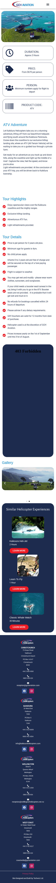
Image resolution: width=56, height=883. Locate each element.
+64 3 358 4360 (28, 671)
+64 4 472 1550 (28, 788)
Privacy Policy (28, 874)
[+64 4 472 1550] (28, 786)
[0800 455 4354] (28, 734)
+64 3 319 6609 (28, 730)
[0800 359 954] (28, 793)
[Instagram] (31, 691)
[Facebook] (24, 691)
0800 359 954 (28, 795)
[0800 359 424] (28, 676)
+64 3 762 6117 (28, 846)
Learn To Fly (16, 579)
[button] (48, 4)
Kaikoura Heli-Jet (18, 541)
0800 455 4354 (28, 736)
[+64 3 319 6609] (28, 728)
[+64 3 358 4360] (28, 669)
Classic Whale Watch (21, 617)
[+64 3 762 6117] (28, 844)
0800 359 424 (28, 678)
